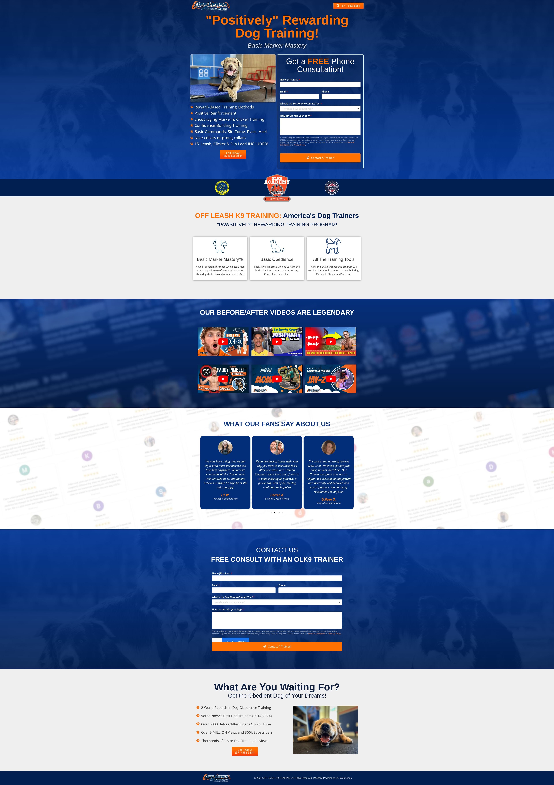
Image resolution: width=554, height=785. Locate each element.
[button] (199, 472)
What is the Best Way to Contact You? (301, 103)
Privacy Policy (299, 145)
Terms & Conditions (316, 633)
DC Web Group (344, 778)
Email (284, 91)
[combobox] (320, 109)
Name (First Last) (290, 79)
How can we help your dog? (296, 115)
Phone (325, 91)
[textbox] (319, 108)
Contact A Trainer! (322, 158)
